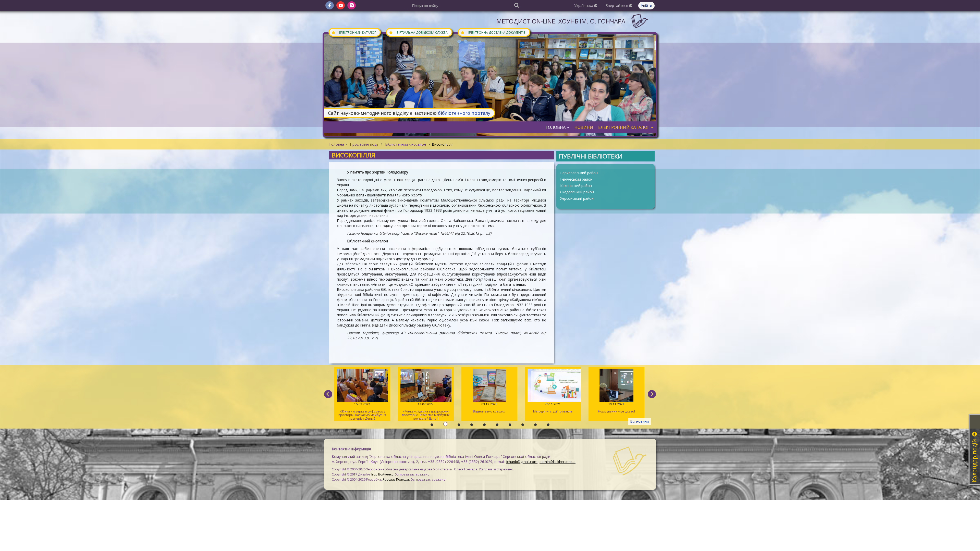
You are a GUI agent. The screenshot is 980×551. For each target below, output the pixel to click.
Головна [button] (556, 127)
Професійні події (364, 144)
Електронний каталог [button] (624, 127)
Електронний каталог (354, 32)
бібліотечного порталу (464, 113)
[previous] (328, 394)
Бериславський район (579, 172)
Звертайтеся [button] (617, 5)
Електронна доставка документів (493, 32)
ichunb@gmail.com (521, 461)
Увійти (646, 5)
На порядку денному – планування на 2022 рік (616, 409)
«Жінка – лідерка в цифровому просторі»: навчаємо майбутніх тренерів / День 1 (362, 411)
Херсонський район (577, 198)
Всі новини (639, 421)
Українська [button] (584, 5)
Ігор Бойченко (382, 474)
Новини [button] (583, 127)
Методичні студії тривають (489, 408)
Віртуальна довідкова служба (418, 32)
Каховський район (576, 185)
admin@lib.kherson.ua (557, 461)
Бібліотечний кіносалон (405, 144)
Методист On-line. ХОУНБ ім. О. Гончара (560, 21)
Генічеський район (576, 179)
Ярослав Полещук (396, 479)
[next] (652, 394)
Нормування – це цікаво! (552, 408)
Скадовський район (577, 192)
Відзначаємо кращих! (425, 408)
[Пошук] (516, 5)
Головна (336, 144)
